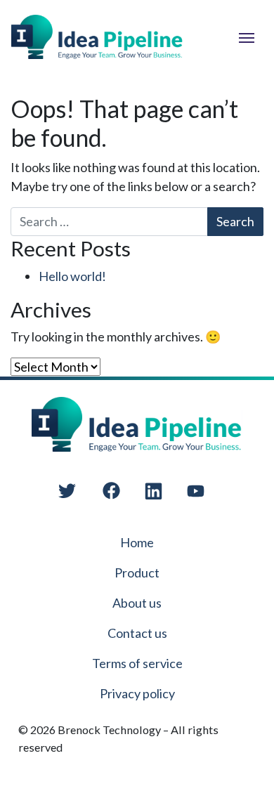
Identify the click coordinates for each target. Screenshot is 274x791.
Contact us (137, 633)
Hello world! (72, 276)
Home (137, 542)
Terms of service (137, 663)
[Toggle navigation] (246, 36)
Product (137, 572)
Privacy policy (137, 693)
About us (137, 602)
